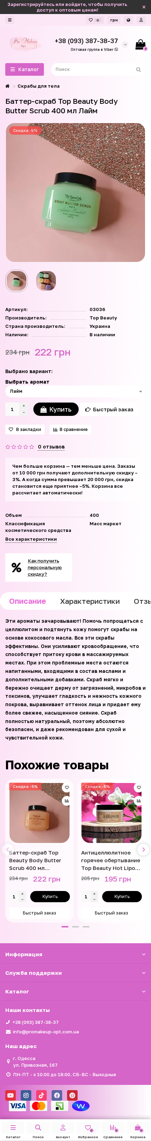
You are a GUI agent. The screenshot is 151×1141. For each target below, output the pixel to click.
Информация (23, 954)
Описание (27, 601)
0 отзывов (51, 447)
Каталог (17, 991)
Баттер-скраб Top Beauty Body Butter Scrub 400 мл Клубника (35, 860)
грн (114, 20)
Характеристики (90, 601)
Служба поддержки (33, 973)
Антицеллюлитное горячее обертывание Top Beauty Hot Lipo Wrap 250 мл (110, 860)
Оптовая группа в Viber (92, 49)
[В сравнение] (67, 801)
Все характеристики (31, 539)
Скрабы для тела (39, 86)
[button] (64, 926)
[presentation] (8, 850)
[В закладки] (67, 787)
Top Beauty (103, 317)
